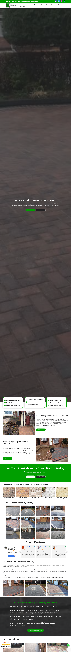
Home (20, 4)
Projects (53, 4)
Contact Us (22, 6)
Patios (42, 4)
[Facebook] (56, 1)
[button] (6, 644)
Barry (41, 546)
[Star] (64, 1)
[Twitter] (59, 1)
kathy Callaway (59, 546)
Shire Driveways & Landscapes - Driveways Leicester (12, 548)
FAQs (58, 4)
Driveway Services (34, 4)
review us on (11, 555)
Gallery (48, 4)
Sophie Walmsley (28, 546)
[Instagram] (61, 1)
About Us (25, 4)
